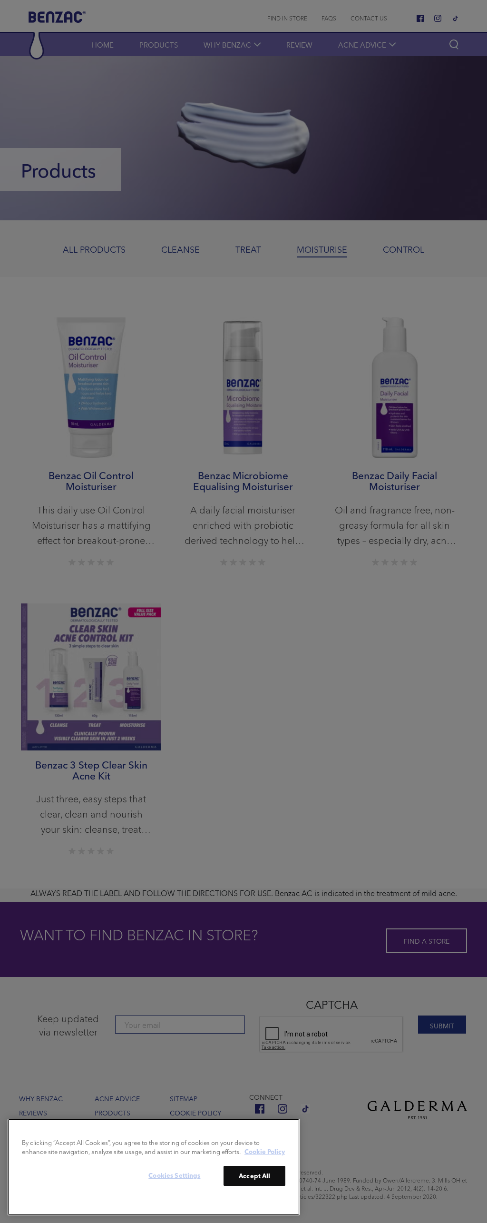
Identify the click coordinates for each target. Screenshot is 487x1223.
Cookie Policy (264, 1151)
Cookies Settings (174, 1175)
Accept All (254, 1175)
